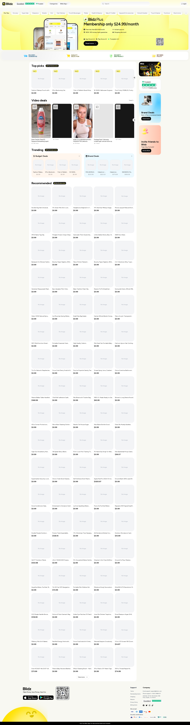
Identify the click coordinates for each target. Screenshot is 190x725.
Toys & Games (155, 13)
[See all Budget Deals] (79, 156)
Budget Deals (41, 156)
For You (6, 13)
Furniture (167, 13)
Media (86, 13)
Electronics (177, 13)
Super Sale (25, 13)
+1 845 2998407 (156, 693)
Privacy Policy (134, 702)
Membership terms (135, 694)
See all (130, 100)
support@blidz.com (156, 691)
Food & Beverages (74, 13)
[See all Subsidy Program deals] (132, 156)
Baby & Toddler (110, 13)
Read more (90, 43)
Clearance (35, 13)
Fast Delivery (61, 13)
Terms (132, 691)
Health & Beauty (97, 13)
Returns (132, 699)
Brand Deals (93, 156)
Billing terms (133, 705)
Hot (51, 13)
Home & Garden (142, 13)
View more (81, 677)
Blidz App (63, 4)
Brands (44, 13)
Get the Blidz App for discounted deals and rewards (95, 723)
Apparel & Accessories (126, 13)
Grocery (15, 13)
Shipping (132, 696)
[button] (41, 81)
